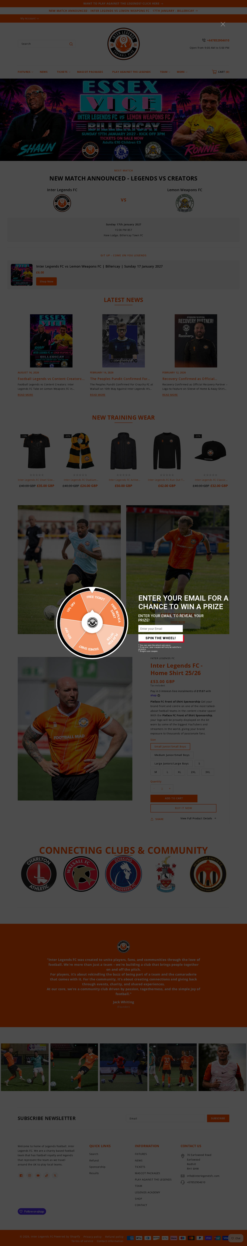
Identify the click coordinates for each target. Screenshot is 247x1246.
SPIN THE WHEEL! (161, 638)
